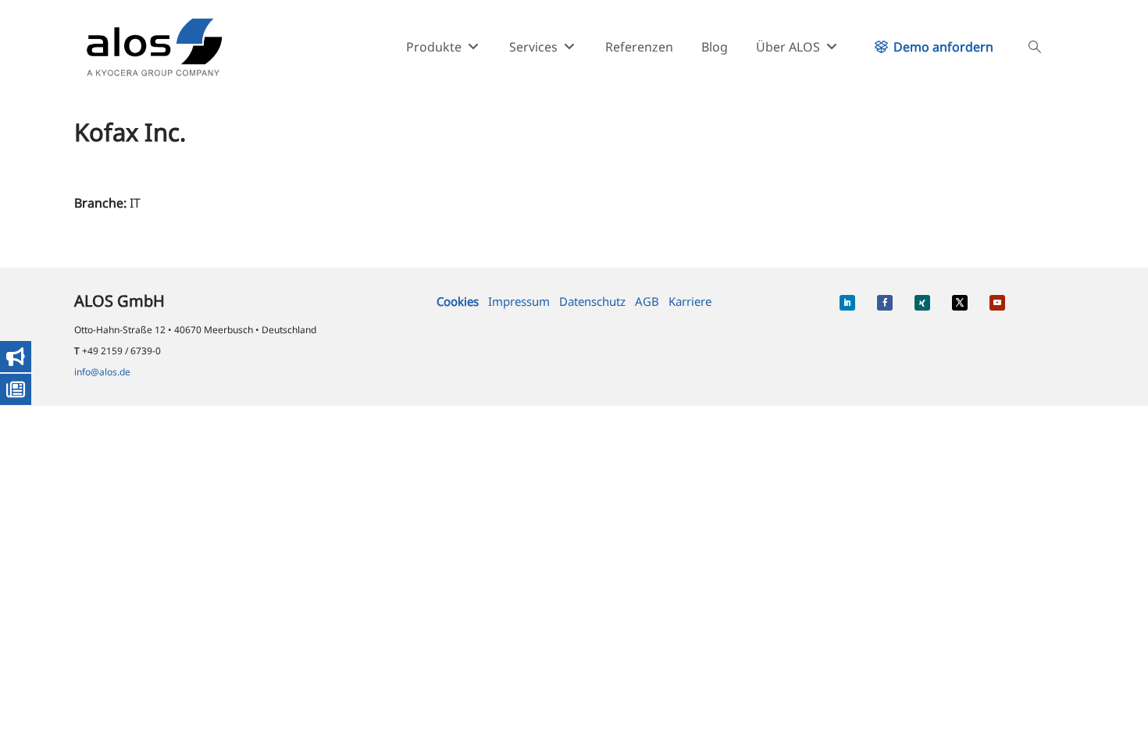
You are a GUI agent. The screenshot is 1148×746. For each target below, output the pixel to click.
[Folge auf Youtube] (997, 303)
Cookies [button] (458, 301)
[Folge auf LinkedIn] (847, 303)
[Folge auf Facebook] (885, 303)
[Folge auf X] (960, 303)
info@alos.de (102, 371)
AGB (647, 301)
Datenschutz (592, 301)
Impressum (519, 301)
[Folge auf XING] (922, 303)
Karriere (689, 301)
